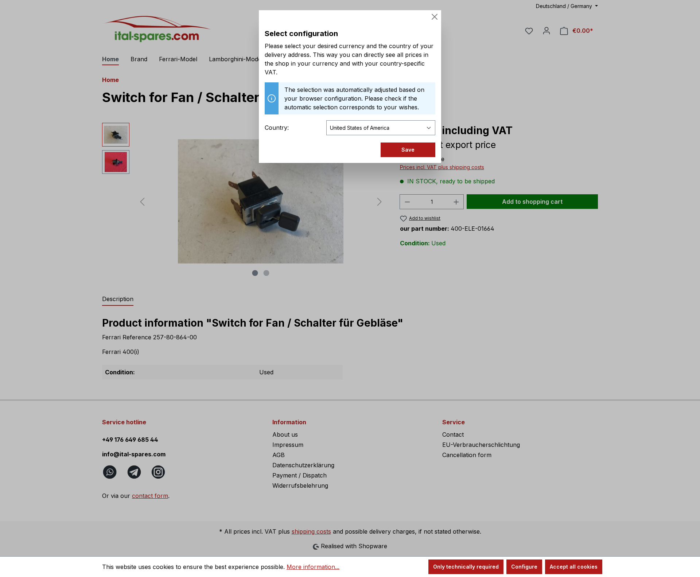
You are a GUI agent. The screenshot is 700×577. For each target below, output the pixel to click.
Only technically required (466, 567)
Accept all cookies (574, 567)
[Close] (434, 17)
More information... (313, 566)
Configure (524, 567)
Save (408, 150)
